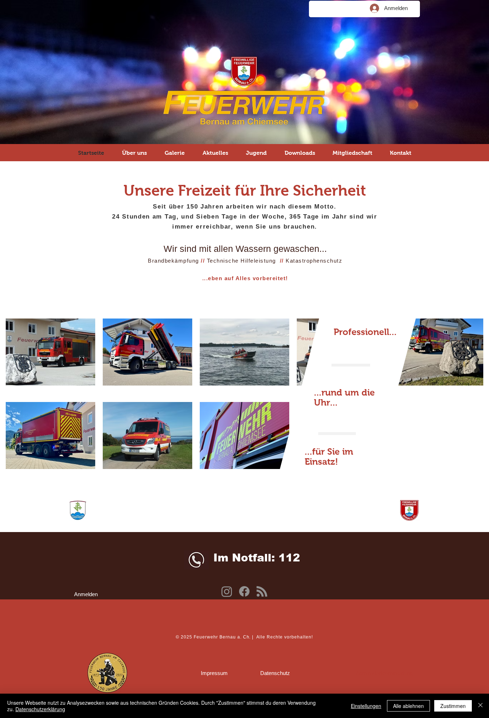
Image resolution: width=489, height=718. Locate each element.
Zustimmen (453, 705)
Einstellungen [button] (366, 705)
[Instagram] (227, 591)
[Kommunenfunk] (262, 591)
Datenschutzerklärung (40, 709)
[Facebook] (244, 591)
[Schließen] (480, 705)
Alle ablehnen (408, 705)
